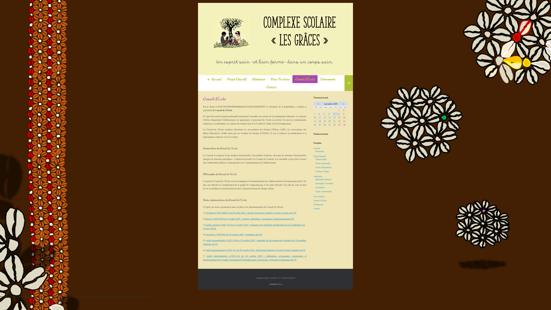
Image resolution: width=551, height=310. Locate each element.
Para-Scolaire (280, 79)
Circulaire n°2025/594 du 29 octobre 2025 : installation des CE (233, 234)
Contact (271, 87)
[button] (349, 83)
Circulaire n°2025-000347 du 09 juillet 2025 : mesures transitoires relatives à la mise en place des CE (250, 212)
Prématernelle (321, 159)
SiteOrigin (273, 284)
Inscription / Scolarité (324, 183)
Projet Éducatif (237, 79)
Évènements (327, 79)
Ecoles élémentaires (323, 167)
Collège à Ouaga (322, 171)
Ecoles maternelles (323, 163)
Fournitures (320, 187)
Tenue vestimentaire (324, 191)
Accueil (217, 79)
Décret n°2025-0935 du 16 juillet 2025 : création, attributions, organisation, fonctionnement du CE (249, 218)
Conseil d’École (305, 79)
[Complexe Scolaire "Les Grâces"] (275, 39)
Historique (320, 151)
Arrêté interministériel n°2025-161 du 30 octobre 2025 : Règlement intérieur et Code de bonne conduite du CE (255, 250)
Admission (258, 79)
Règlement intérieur (324, 179)
